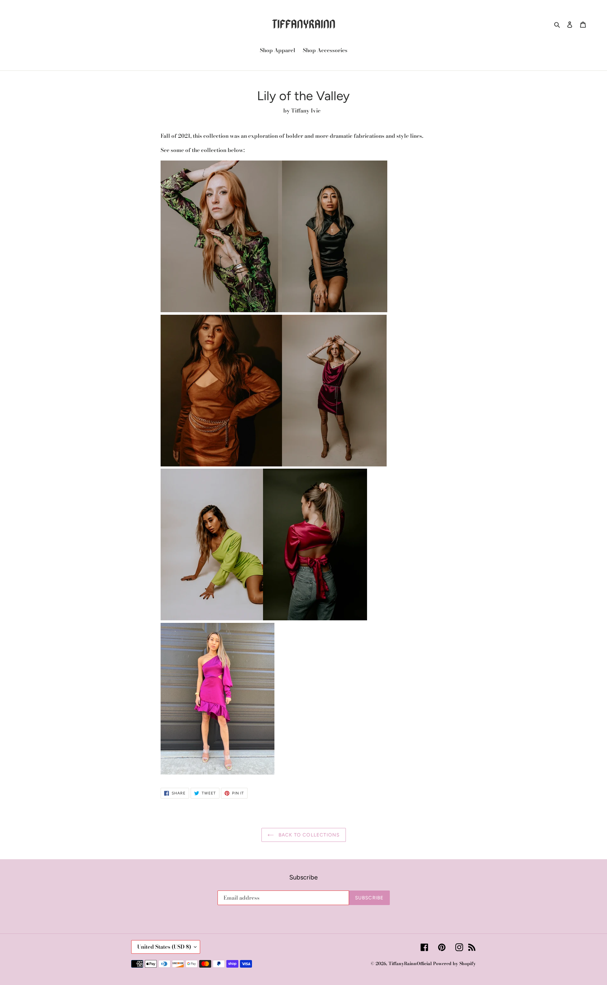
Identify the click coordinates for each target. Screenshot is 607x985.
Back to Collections (308, 835)
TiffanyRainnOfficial (410, 963)
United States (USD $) (164, 947)
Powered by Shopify (454, 963)
